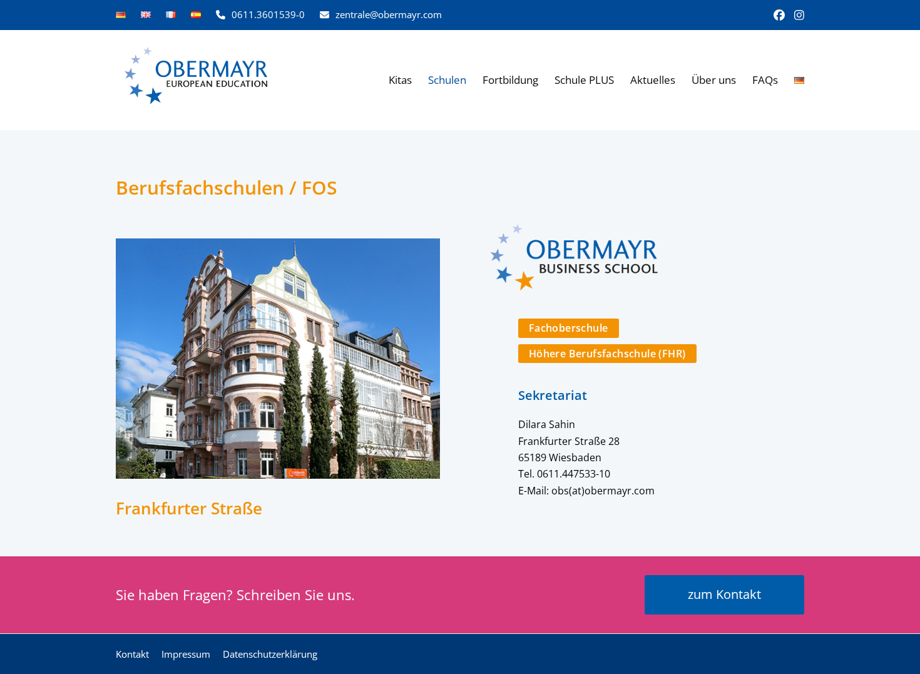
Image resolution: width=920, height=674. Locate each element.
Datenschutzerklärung (270, 654)
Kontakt (132, 654)
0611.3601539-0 (268, 14)
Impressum (185, 654)
